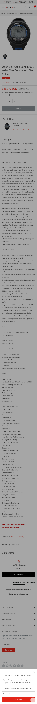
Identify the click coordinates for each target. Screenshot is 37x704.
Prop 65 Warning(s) (17, 537)
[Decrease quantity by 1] (4, 101)
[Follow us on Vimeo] (18, 665)
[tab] (19, 583)
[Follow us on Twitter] (7, 665)
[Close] (34, 672)
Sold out (18, 108)
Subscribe (18, 700)
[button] (18, 594)
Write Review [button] (18, 574)
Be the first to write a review (18, 594)
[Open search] (25, 7)
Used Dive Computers (26, 13)
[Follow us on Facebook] (3, 665)
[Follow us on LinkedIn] (22, 665)
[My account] (29, 7)
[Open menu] (3, 7)
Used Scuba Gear (12, 13)
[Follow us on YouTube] (14, 665)
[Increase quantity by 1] (15, 101)
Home (3, 13)
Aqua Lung (6, 82)
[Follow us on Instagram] (10, 665)
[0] (33, 7)
